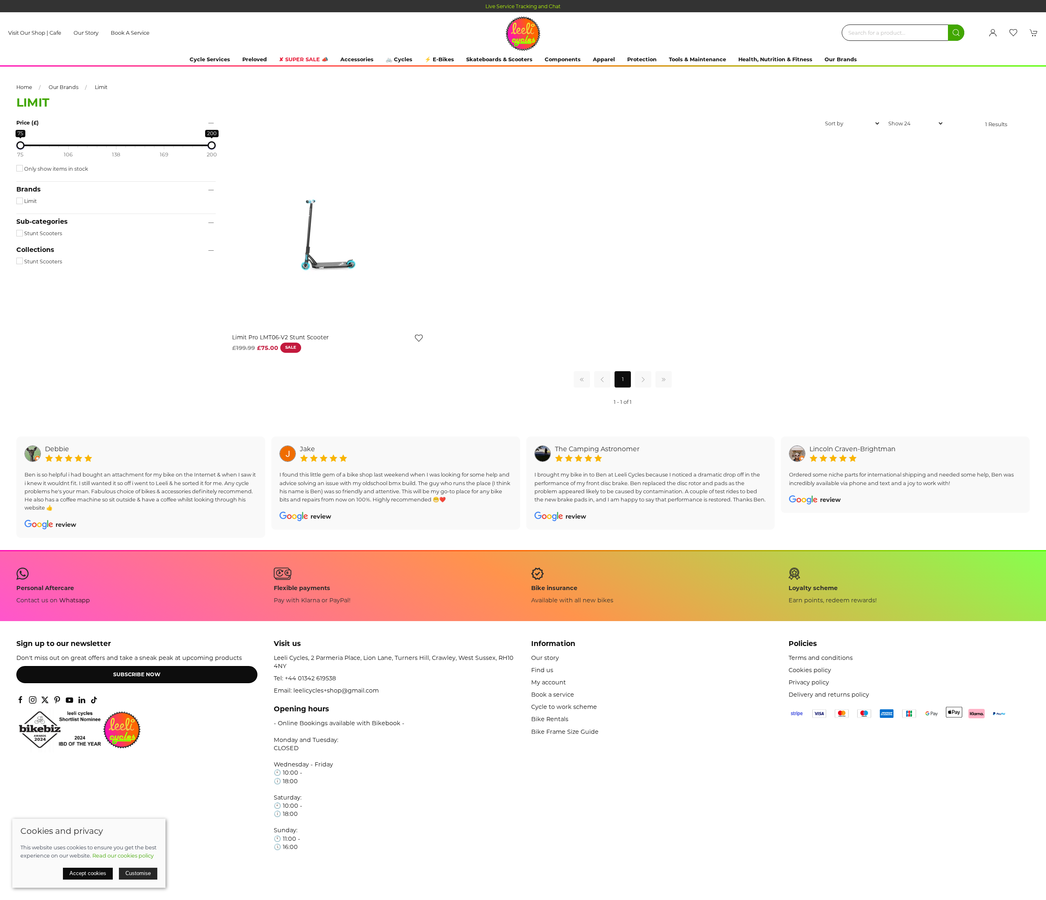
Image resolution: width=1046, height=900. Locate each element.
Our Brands (841, 59)
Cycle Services (210, 59)
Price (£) (27, 123)
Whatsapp (74, 600)
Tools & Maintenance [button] (697, 59)
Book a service (130, 32)
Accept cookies (87, 873)
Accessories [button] (356, 59)
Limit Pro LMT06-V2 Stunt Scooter (280, 337)
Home (24, 87)
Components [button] (563, 59)
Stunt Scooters (42, 233)
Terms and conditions (821, 658)
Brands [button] (28, 189)
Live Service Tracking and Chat (523, 6)
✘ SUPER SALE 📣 (303, 59)
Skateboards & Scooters (499, 59)
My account (548, 682)
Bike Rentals (549, 719)
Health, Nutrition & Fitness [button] (775, 59)
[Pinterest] (57, 700)
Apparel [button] (604, 59)
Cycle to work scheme (564, 707)
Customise (138, 873)
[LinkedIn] (82, 700)
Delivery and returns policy (829, 694)
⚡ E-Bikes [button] (439, 59)
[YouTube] (69, 700)
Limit (101, 87)
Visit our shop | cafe (34, 32)
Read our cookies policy (123, 855)
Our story (86, 32)
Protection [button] (642, 59)
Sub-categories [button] (41, 221)
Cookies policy (810, 670)
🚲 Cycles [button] (399, 59)
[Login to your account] (993, 33)
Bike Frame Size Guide (565, 731)
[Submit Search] (956, 33)
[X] (45, 700)
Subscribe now (137, 674)
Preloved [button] (254, 59)
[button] (1013, 33)
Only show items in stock (55, 169)
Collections (35, 250)
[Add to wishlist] (419, 337)
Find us (542, 670)
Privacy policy (809, 682)
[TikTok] (94, 700)
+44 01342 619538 (310, 678)
